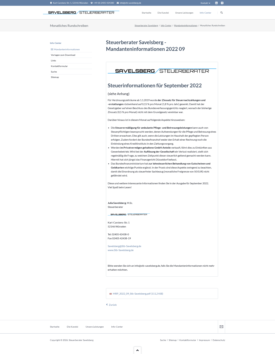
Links (53, 60)
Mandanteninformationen (185, 25)
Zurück (113, 304)
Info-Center (166, 25)
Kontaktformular (59, 66)
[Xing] (222, 3)
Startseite (54, 326)
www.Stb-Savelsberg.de (121, 250)
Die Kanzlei (72, 326)
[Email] (221, 326)
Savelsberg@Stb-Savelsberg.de (124, 246)
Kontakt (204, 3)
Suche (54, 71)
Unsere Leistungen (95, 326)
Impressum (204, 340)
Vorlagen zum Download (63, 55)
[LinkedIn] (216, 3)
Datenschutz (219, 340)
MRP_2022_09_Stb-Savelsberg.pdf (138, 293)
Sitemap (55, 77)
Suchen (221, 13)
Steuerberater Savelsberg (146, 25)
